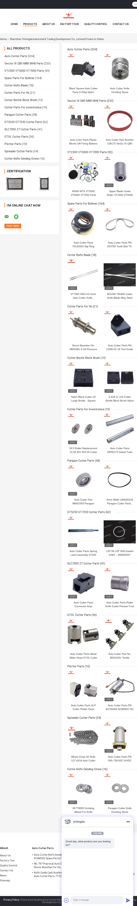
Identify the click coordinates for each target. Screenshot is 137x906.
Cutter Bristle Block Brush (20, 100)
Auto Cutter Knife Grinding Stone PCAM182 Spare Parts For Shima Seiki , (56, 856)
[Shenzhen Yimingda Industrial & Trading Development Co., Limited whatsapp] (18, 216)
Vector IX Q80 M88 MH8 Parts (23, 63)
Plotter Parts (12, 144)
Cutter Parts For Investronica (22, 107)
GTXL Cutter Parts (16, 136)
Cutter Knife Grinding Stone (21, 158)
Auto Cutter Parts (15, 56)
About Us (48, 24)
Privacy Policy (11, 899)
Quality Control (95, 24)
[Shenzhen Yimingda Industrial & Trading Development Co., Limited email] (8, 216)
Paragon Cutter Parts (17, 114)
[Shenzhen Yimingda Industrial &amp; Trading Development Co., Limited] (68, 16)
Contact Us (121, 24)
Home (14, 24)
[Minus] (128, 822)
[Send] (128, 900)
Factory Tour (69, 24)
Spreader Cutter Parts (18, 151)
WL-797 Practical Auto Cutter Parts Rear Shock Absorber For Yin (57, 865)
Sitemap (5, 880)
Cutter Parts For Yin (16, 92)
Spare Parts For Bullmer (19, 78)
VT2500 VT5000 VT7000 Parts (24, 70)
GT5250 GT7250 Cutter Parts (23, 122)
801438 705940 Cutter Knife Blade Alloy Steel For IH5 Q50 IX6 (120, 298)
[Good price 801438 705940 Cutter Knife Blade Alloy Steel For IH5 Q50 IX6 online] (120, 275)
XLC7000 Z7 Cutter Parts (20, 129)
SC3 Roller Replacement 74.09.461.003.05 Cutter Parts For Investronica (83, 452)
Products (30, 24)
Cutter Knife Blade (16, 85)
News (3, 875)
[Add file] (66, 900)
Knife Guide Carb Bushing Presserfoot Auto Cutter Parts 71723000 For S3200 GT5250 (56, 875)
